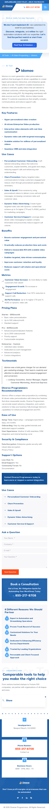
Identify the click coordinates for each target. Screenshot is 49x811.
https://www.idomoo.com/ (20, 107)
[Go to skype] (31, 798)
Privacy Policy (7, 450)
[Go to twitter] (18, 798)
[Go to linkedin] (26, 798)
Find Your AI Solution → (24, 45)
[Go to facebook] (22, 798)
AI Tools (5, 55)
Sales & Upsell (14, 510)
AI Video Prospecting (20, 55)
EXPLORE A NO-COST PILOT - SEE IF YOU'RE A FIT (24, 2)
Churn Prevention (15, 503)
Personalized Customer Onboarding (24, 497)
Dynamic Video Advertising (20, 517)
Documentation (8, 468)
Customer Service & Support (21, 524)
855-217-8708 (33, 7)
